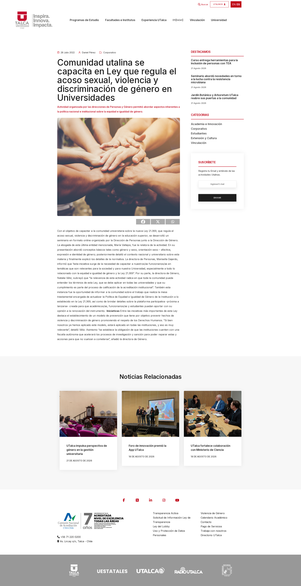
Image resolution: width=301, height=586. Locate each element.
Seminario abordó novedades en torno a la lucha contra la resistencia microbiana (216, 79)
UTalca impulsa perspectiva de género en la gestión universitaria (86, 449)
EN (234, 4)
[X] (158, 221)
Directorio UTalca (211, 535)
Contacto (206, 522)
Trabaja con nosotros (213, 530)
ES (238, 4)
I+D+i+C (178, 20)
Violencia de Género (213, 513)
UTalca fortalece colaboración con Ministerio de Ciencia (210, 447)
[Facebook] (143, 221)
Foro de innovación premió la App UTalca (147, 447)
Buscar (204, 4)
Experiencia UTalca (154, 20)
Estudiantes (199, 133)
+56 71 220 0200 (70, 536)
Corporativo (109, 52)
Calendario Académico (214, 517)
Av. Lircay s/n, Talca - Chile (75, 541)
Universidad (219, 20)
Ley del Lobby (161, 526)
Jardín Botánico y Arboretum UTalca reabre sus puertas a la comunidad (214, 96)
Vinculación (197, 20)
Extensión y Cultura (204, 138)
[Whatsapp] (173, 221)
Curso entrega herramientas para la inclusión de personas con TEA (214, 62)
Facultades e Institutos (120, 20)
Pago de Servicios (211, 526)
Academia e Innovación (206, 124)
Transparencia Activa (165, 513)
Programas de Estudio (84, 20)
